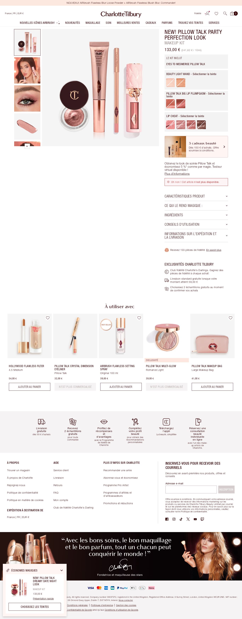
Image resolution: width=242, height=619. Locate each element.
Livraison (59, 477)
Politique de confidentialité (22, 492)
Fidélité (197, 13)
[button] (225, 13)
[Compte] (207, 13)
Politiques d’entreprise (102, 605)
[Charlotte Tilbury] (121, 13)
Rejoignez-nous (16, 485)
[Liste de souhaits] (216, 13)
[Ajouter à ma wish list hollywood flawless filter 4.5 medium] (47, 317)
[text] (75, 386)
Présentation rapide (43, 598)
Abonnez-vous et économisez (120, 477)
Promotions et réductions (118, 503)
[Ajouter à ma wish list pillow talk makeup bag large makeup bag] (230, 317)
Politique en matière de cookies (25, 500)
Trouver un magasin (18, 470)
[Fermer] (62, 570)
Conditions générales (77, 605)
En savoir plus (213, 249)
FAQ (56, 492)
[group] (27, 354)
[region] (35, 590)
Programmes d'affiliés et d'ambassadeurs (117, 494)
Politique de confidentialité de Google (73, 610)
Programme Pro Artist (115, 485)
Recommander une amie (117, 470)
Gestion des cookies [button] (126, 605)
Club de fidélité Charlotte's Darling (74, 507)
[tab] (27, 42)
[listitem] (40, 23)
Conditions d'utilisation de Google (121, 610)
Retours (58, 485)
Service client (61, 470)
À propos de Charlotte (20, 477)
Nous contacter (126, 600)
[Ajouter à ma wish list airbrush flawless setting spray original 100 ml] (139, 317)
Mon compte (61, 500)
